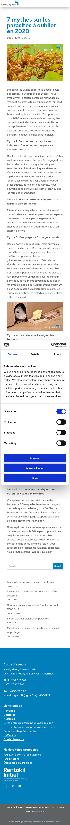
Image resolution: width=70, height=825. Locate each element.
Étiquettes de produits (18, 762)
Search (57, 566)
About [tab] (57, 354)
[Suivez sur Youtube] (20, 786)
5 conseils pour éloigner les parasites (28, 618)
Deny (35, 477)
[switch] (61, 422)
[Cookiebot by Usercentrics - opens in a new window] (51, 345)
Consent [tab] (12, 354)
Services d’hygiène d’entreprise (23, 731)
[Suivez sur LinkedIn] (13, 786)
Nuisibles (9, 718)
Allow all (35, 458)
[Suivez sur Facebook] (6, 786)
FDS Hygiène (12, 758)
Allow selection (35, 468)
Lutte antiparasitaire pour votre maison (28, 723)
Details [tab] (35, 354)
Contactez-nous (14, 739)
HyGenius (10, 735)
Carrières (9, 714)
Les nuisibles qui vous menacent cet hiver (30, 582)
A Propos (9, 710)
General (26, 37)
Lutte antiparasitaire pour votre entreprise (30, 727)
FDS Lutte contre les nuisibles (22, 754)
